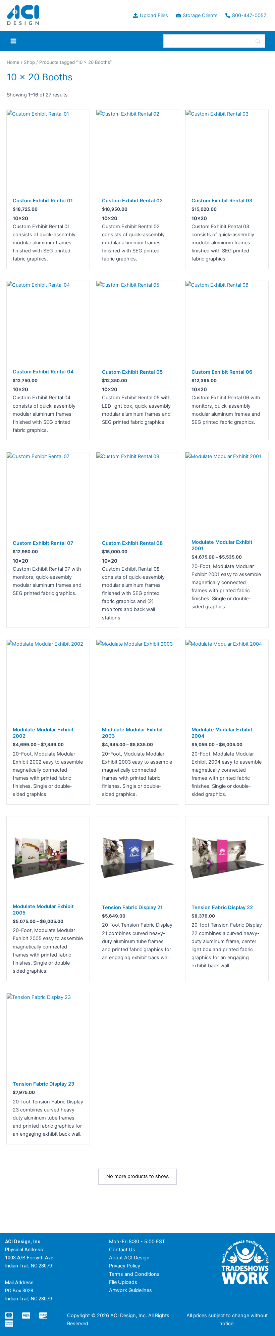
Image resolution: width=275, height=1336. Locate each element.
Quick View (48, 187)
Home (13, 62)
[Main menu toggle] (13, 41)
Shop (29, 62)
